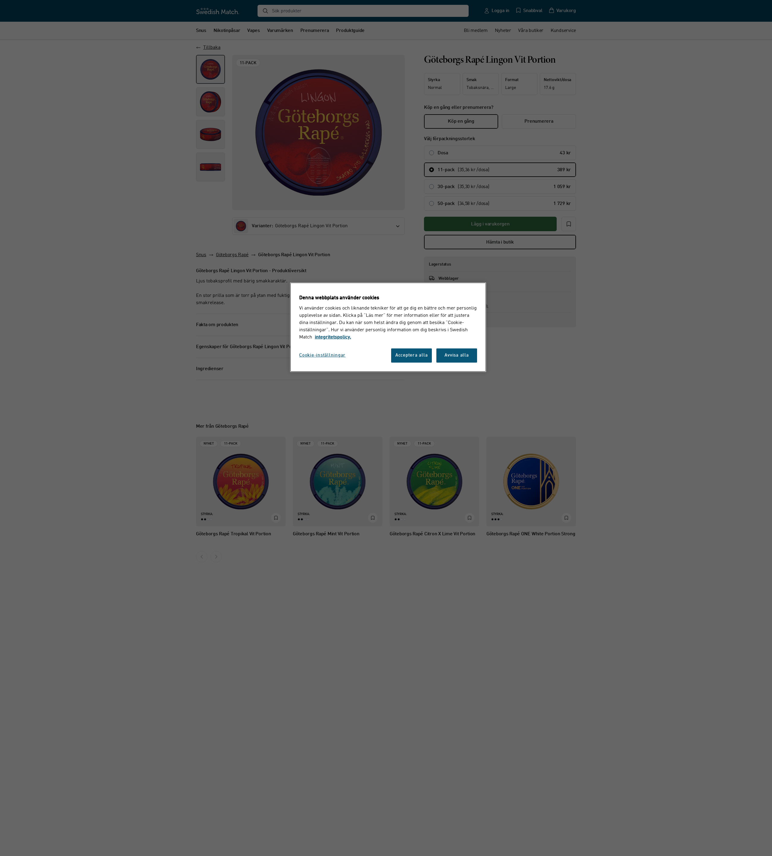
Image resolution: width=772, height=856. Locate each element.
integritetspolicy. (333, 337)
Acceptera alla (411, 355)
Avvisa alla (457, 355)
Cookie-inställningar (322, 355)
